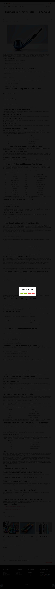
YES (23, 293)
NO (31, 293)
